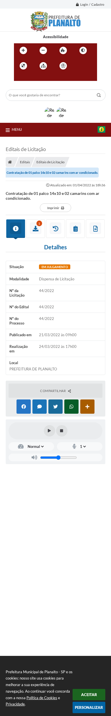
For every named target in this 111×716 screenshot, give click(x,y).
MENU (17, 129)
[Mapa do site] (43, 66)
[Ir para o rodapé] (44, 77)
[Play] (49, 430)
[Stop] (61, 430)
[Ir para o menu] (19, 77)
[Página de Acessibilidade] (63, 66)
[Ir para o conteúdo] (79, 65)
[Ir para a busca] (32, 77)
